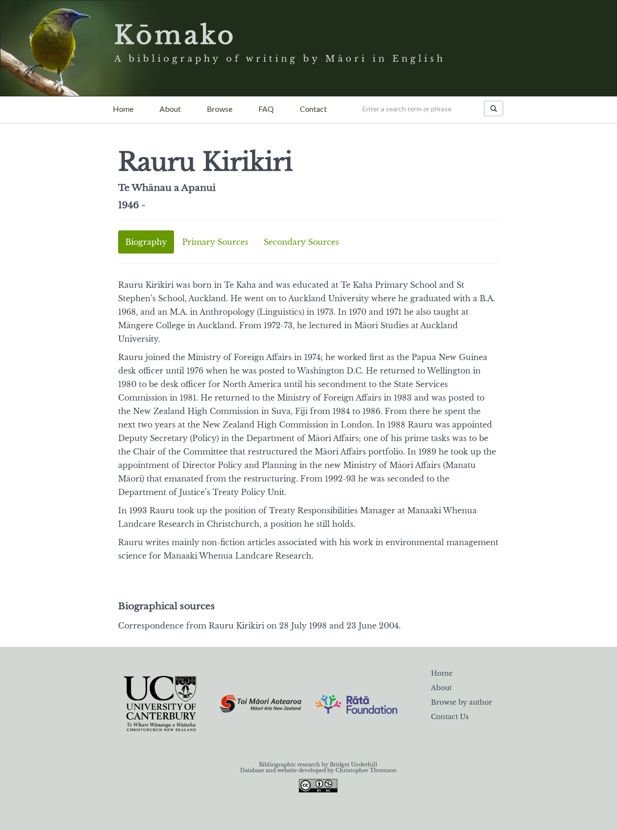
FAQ (266, 108)
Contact (313, 108)
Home (123, 108)
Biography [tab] (146, 242)
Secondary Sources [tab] (301, 242)
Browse (219, 108)
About (170, 108)
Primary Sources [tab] (215, 242)
